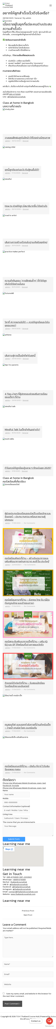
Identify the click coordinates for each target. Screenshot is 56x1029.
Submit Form (14, 839)
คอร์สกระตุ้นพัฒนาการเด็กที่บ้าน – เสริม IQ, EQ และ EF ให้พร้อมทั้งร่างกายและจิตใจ (26, 643)
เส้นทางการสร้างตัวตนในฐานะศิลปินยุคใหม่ (26, 242)
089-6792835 (15, 94)
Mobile (5, 798)
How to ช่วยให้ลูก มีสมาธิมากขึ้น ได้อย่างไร (26, 206)
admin (7, 141)
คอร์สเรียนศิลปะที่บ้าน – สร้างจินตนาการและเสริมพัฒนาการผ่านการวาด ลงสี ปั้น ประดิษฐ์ (27, 559)
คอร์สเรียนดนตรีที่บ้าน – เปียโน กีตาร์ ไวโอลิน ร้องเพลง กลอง (27, 767)
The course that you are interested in (19, 822)
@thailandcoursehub (16, 96)
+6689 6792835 (19, 879)
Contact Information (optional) (16, 806)
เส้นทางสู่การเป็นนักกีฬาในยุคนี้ (20, 355)
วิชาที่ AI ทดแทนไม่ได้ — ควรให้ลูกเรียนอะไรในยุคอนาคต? (27, 323)
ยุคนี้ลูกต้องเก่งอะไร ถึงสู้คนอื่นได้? (22, 169)
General (18, 18)
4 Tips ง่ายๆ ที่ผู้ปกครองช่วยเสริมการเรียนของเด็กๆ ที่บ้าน (26, 395)
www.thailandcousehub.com (23, 894)
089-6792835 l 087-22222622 (19, 877)
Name (5, 790)
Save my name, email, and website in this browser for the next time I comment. (27, 994)
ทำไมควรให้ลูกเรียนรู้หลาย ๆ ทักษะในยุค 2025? (28, 468)
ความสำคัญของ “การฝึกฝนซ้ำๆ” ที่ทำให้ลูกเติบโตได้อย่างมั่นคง (26, 282)
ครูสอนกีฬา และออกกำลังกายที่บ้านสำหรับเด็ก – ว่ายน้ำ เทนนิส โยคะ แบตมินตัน (28, 726)
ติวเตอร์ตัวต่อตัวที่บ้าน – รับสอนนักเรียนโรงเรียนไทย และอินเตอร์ (25, 684)
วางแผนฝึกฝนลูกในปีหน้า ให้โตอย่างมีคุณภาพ (27, 138)
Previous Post (28, 911)
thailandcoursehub (18, 882)
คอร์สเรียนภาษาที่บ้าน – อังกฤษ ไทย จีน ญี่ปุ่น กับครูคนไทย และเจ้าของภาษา (27, 601)
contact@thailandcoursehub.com (23, 891)
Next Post (28, 915)
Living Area (7, 814)
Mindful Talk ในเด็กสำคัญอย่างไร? (22, 429)
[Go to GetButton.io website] (49, 1026)
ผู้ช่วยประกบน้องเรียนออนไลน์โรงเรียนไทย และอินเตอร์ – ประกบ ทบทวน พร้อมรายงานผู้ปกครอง (28, 517)
